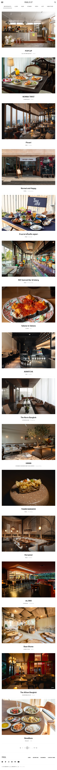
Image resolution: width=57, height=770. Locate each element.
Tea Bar (30, 374)
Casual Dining (38, 466)
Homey (34, 53)
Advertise (35, 757)
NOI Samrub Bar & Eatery (28, 280)
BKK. (4, 757)
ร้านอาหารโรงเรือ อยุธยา (28, 234)
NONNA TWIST (28, 96)
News (36, 6)
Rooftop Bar (32, 420)
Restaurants (7, 6)
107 (34, 747)
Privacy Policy (22, 766)
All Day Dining (30, 282)
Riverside (30, 236)
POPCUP (28, 50)
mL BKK (28, 600)
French (33, 695)
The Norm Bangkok (28, 417)
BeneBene (28, 738)
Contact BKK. (51, 757)
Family (32, 99)
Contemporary (30, 191)
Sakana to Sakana (28, 325)
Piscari (28, 142)
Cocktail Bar (31, 603)
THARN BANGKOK (28, 509)
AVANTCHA (28, 371)
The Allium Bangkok (28, 692)
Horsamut (28, 554)
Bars (22, 6)
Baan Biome (28, 646)
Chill (30, 328)
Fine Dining (30, 511)
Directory (50, 6)
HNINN (28, 463)
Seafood (30, 557)
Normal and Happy (28, 188)
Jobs (29, 757)
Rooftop (30, 145)
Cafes (16, 6)
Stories (29, 6)
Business (43, 757)
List (42, 6)
